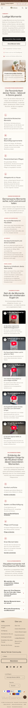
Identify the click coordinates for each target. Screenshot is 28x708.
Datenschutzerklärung (17, 704)
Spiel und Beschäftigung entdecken (11, 514)
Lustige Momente (20, 638)
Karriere (17, 646)
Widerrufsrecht (7, 704)
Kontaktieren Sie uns (7, 634)
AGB (25, 704)
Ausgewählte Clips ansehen (14, 39)
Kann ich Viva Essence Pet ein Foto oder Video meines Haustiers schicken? (12, 593)
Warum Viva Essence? (18, 642)
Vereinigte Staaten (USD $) (13, 677)
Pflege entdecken (9, 532)
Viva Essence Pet (9, 702)
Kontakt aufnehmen (10, 552)
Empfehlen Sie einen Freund (7, 641)
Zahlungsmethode (6, 637)
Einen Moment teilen (14, 44)
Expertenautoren (19, 635)
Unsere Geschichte (20, 628)
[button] (2, 8)
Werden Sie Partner (6, 645)
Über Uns (17, 625)
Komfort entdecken (9, 494)
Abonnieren (14, 661)
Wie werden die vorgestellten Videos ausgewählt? (11, 583)
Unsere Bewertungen (21, 632)
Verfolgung (4, 630)
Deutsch (13, 685)
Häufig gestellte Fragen (5, 626)
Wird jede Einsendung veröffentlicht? (12, 609)
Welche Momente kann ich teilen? (12, 602)
